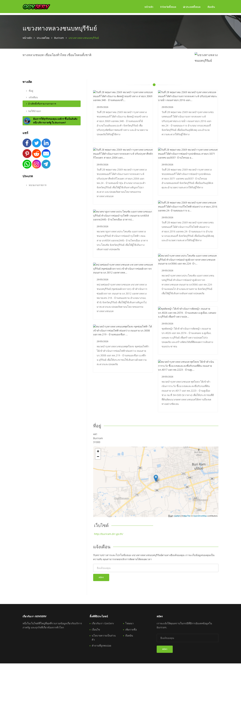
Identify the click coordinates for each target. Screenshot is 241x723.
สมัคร (101, 577)
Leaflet (177, 515)
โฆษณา (129, 623)
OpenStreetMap (200, 515)
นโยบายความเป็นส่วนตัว (104, 637)
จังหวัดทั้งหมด (169, 6)
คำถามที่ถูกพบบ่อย (101, 645)
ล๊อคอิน (211, 6)
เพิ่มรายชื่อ (131, 629)
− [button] (98, 456)
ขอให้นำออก (34, 111)
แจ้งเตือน (33, 97)
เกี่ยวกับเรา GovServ (103, 623)
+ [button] (98, 451)
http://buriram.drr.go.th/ (108, 534)
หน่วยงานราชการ (37, 185)
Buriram (59, 37)
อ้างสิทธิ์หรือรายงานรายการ (42, 103)
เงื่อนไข (96, 629)
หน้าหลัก (148, 6)
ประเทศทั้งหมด (192, 6)
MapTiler (187, 515)
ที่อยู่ (30, 90)
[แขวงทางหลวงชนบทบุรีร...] (156, 478)
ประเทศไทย (43, 37)
